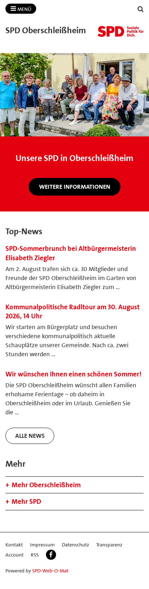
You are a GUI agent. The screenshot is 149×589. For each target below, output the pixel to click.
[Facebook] (51, 555)
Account (14, 554)
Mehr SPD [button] (26, 501)
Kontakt (14, 544)
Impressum (42, 544)
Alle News (30, 436)
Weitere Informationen (74, 187)
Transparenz (109, 544)
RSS (35, 554)
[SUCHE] (140, 9)
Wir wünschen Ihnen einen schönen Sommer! (73, 374)
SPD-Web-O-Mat (50, 570)
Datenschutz (75, 544)
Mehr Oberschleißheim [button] (46, 484)
